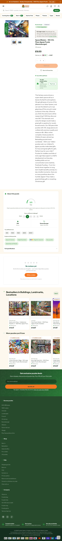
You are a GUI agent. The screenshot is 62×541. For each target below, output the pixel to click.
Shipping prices (6, 464)
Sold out (46, 66)
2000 (24, 233)
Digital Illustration (22, 240)
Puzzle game (5, 508)
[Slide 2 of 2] (19, 42)
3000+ (31, 233)
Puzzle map (5, 505)
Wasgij (3, 430)
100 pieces (38, 47)
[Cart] (58, 6)
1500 (18, 233)
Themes (44, 15)
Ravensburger (38, 24)
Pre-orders (5, 451)
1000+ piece (5, 408)
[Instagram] (7, 517)
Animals (4, 411)
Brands (58, 15)
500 (7, 233)
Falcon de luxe (6, 427)
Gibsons (4, 425)
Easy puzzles (49, 240)
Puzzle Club (5, 500)
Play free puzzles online (8, 433)
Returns (4, 467)
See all (56, 294)
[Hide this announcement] (60, 1)
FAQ (3, 470)
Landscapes (5, 413)
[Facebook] (3, 517)
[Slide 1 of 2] (14, 42)
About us (4, 494)
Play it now (52, 83)
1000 (12, 233)
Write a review (31, 275)
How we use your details (41, 389)
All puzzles (5, 454)
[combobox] (28, 10)
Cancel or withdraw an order (9, 481)
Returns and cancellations (9, 478)
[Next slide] (27, 29)
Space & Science (10, 240)
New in (3, 443)
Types (51, 15)
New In (19, 15)
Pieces (37, 15)
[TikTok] (11, 517)
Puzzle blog (5, 497)
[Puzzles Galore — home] (25, 6)
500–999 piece (6, 405)
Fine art (4, 416)
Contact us (5, 473)
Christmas (4, 419)
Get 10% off (31, 386)
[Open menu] (3, 6)
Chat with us (5, 484)
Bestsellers (5, 446)
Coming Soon (7, 15)
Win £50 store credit (7, 502)
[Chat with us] (47, 6)
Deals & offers (5, 449)
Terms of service (6, 511)
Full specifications (10, 248)
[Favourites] (55, 6)
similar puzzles (52, 36)
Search (57, 10)
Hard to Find (29, 15)
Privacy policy (5, 476)
